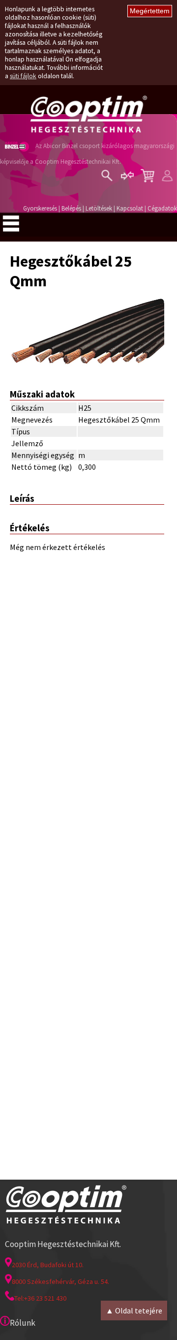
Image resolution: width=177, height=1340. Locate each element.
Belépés (71, 208)
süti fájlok (23, 76)
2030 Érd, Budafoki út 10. (48, 1264)
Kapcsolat (130, 208)
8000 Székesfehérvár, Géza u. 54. (60, 1281)
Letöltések (99, 208)
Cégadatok (162, 208)
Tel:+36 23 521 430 (40, 1298)
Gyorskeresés (40, 208)
